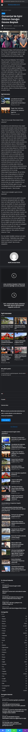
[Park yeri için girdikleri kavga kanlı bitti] (6, 517)
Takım (3, 669)
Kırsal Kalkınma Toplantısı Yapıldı (11, 503)
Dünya (3, 623)
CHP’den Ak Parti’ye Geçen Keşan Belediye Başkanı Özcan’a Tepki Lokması (6, 358)
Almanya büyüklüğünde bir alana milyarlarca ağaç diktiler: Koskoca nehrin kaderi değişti (18, 552)
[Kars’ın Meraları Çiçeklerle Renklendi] (7, 336)
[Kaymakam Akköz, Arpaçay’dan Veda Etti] (21, 320)
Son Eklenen (14, 427)
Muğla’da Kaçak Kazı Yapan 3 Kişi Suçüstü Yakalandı (20, 356)
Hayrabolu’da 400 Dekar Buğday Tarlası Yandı (18, 529)
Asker (3, 616)
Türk (3, 676)
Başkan (4, 618)
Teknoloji (4, 673)
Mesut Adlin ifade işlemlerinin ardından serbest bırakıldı (17, 544)
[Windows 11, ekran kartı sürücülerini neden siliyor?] (6, 440)
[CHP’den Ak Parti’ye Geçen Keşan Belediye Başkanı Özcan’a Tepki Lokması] (7, 350)
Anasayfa (5, 10)
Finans (3, 628)
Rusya (3, 657)
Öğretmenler (5, 647)
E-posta (3, 399)
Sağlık (3, 661)
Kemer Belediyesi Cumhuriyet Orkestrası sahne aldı (17, 560)
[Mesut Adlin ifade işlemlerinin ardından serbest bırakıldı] (6, 545)
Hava (3, 638)
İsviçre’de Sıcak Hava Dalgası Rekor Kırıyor (7, 326)
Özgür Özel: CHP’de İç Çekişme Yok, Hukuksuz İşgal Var (17, 110)
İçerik (3, 640)
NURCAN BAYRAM (8, 25)
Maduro (4, 645)
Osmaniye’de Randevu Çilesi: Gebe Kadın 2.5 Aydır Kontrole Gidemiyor (18, 568)
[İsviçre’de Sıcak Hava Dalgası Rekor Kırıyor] (7, 320)
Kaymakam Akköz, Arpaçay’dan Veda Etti (20, 327)
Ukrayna (4, 681)
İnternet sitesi (4, 405)
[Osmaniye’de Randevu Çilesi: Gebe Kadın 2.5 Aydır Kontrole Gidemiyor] (6, 569)
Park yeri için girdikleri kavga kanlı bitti (17, 515)
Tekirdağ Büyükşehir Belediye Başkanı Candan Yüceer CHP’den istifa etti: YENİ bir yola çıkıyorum (14, 509)
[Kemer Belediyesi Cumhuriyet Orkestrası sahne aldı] (6, 561)
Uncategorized (5, 685)
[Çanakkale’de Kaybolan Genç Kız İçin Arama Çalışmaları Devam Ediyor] (5, 101)
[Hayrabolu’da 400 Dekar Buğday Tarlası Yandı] (6, 531)
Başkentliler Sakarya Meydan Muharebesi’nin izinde (18, 523)
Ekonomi (4, 626)
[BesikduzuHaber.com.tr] (14, 5)
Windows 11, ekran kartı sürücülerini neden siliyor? (18, 438)
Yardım (4, 688)
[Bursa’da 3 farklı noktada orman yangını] (6, 538)
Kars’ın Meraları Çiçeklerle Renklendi (7, 341)
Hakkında (4, 635)
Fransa (4, 630)
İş (2, 642)
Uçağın (4, 678)
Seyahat (4, 664)
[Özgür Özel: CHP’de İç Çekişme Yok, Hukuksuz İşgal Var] (5, 110)
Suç (3, 666)
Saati (3, 659)
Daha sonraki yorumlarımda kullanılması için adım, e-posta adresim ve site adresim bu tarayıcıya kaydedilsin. (13, 413)
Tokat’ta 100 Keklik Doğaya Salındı (20, 341)
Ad (2, 393)
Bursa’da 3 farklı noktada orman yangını (18, 536)
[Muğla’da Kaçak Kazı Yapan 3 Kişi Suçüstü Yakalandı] (21, 350)
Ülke (3, 683)
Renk (3, 654)
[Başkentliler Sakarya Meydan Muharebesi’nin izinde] (6, 524)
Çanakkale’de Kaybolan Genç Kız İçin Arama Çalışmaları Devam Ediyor (18, 101)
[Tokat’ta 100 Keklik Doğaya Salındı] (21, 336)
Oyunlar (4, 649)
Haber (9, 10)
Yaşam (3, 690)
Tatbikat (4, 671)
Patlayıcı (4, 652)
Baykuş (4, 621)
